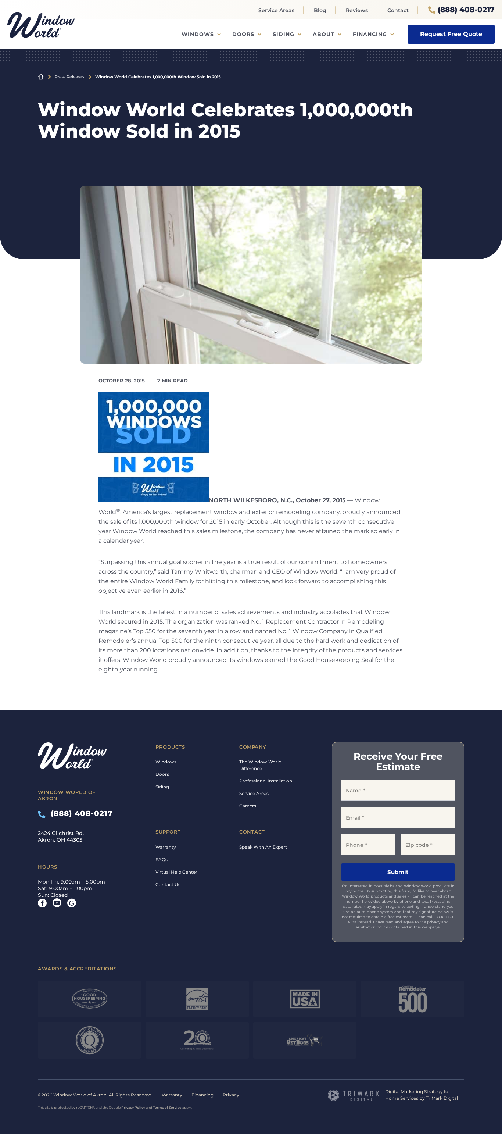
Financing (370, 34)
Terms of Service (167, 1107)
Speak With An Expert (263, 847)
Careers (247, 806)
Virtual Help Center (176, 872)
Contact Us (167, 884)
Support (168, 832)
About (323, 34)
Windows (198, 34)
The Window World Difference (260, 765)
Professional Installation (265, 781)
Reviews (357, 10)
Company (252, 747)
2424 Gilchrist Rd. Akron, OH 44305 (61, 836)
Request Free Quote (451, 34)
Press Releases (69, 76)
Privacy (231, 1095)
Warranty (165, 847)
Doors (243, 34)
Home (41, 77)
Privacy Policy (133, 1107)
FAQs (161, 859)
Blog (320, 10)
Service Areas (276, 10)
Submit (398, 872)
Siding (283, 34)
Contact (398, 10)
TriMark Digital (442, 1098)
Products (170, 747)
